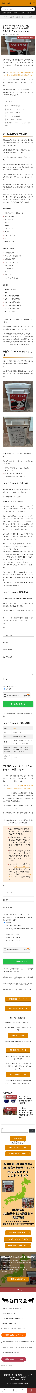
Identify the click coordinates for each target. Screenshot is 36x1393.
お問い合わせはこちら (18, 1279)
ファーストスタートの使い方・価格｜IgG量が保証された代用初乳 (26, 1099)
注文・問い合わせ (13, 1391)
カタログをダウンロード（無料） (18, 1239)
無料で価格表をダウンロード (18, 999)
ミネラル (23, 13)
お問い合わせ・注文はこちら (18, 1008)
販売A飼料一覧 (8, 1375)
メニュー (22, 1391)
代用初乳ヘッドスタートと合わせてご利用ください (18, 124)
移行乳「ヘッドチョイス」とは (14, 109)
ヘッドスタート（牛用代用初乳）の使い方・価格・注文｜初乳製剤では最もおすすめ (26, 1112)
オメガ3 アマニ (16, 13)
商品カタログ (4, 1391)
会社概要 (13, 1377)
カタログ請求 (22, 1377)
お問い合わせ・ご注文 (18, 1379)
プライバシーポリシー (7, 1366)
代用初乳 (3, 13)
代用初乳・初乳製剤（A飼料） (17, 17)
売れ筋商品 (19, 1375)
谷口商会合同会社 (23, 1383)
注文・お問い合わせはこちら (18, 1232)
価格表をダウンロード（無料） (18, 1245)
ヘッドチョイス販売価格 (12, 116)
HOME (5, 17)
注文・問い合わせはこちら (18, 1074)
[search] (33, 9)
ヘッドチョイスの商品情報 (13, 119)
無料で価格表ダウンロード (18, 1050)
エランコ (15, 728)
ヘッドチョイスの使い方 (12, 112)
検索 (2, 1128)
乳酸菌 (9, 13)
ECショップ (28, 1375)
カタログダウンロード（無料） (18, 1147)
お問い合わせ (18, 1138)
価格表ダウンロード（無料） (18, 1153)
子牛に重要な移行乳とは (12, 106)
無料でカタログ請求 (18, 1035)
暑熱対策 (28, 13)
